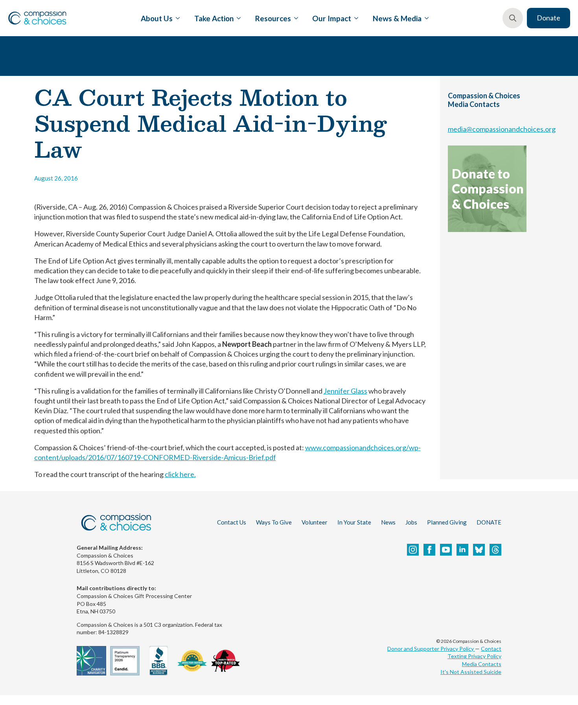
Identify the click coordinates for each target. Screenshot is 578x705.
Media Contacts (481, 664)
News (388, 522)
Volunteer (315, 522)
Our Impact (331, 18)
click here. (180, 474)
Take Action (214, 18)
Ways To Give (274, 522)
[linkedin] (462, 550)
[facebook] (429, 550)
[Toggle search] (513, 18)
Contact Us (231, 522)
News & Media (397, 18)
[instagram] (413, 550)
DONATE (489, 522)
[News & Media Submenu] (425, 18)
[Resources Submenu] (294, 18)
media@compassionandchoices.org (502, 129)
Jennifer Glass (345, 391)
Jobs (411, 522)
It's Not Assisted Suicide (470, 671)
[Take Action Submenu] (237, 18)
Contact (491, 648)
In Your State (354, 522)
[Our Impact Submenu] (354, 18)
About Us (157, 18)
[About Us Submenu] (176, 18)
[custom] (479, 550)
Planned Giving (447, 522)
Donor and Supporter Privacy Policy (431, 648)
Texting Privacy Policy (474, 656)
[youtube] (446, 550)
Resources (273, 18)
